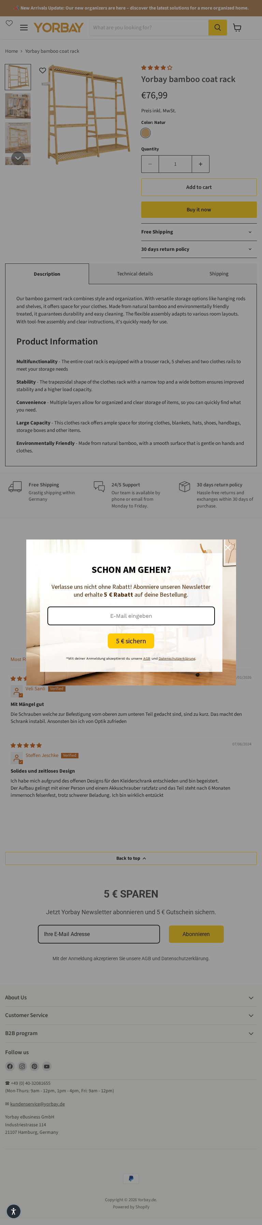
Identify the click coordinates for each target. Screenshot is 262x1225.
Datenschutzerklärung (177, 658)
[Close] (228, 547)
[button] (13, 1211)
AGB (146, 658)
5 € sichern (131, 640)
